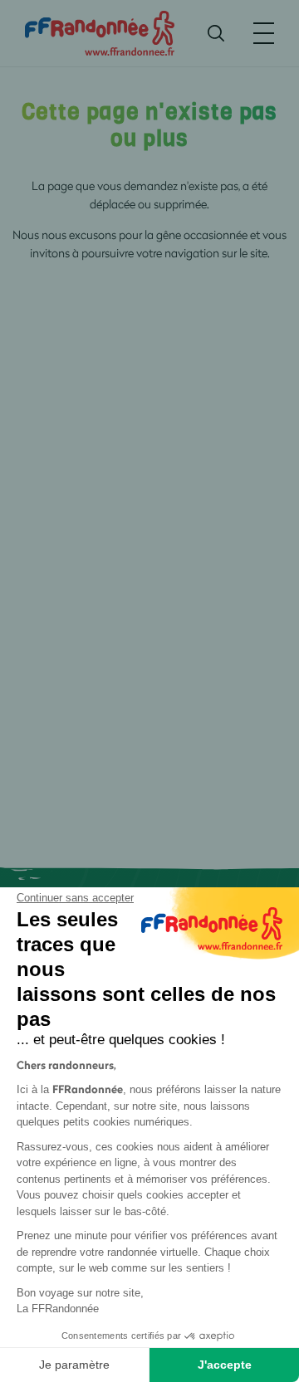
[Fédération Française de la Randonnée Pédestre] (99, 32)
